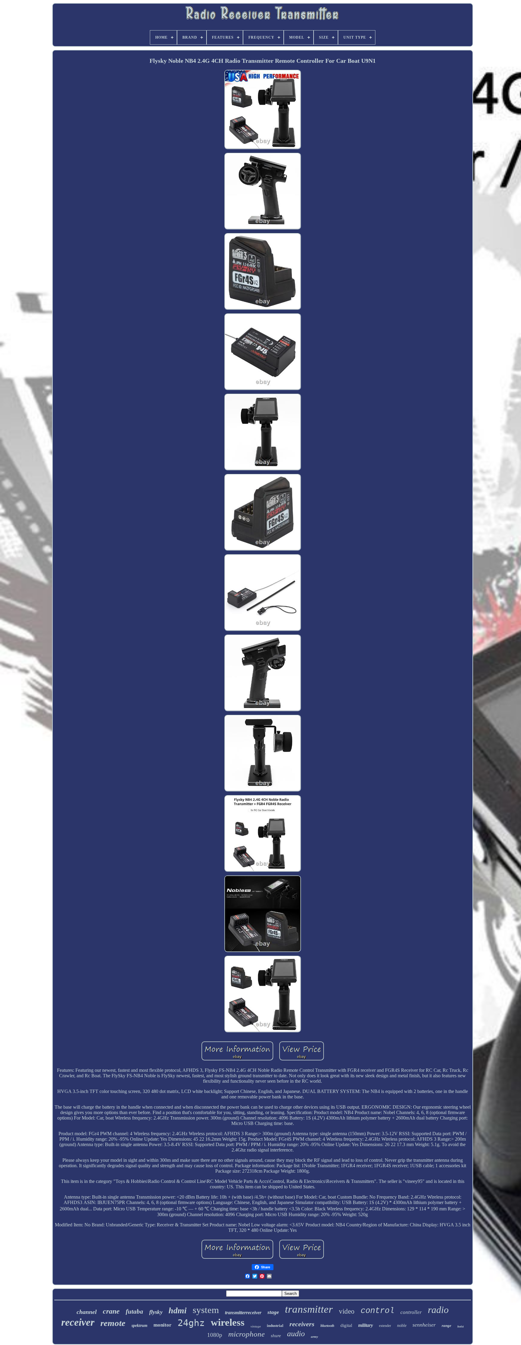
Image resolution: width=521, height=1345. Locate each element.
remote (112, 1323)
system (206, 1310)
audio (296, 1333)
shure (276, 1335)
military (365, 1325)
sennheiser (424, 1325)
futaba (134, 1311)
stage (273, 1312)
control (377, 1310)
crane (111, 1311)
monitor (162, 1325)
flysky (156, 1312)
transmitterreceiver (243, 1312)
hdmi (178, 1310)
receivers (301, 1324)
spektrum (139, 1325)
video (347, 1311)
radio (438, 1309)
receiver (77, 1322)
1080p (214, 1335)
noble (401, 1325)
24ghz (191, 1323)
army (314, 1336)
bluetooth (327, 1326)
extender (385, 1326)
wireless (228, 1322)
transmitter (309, 1309)
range (446, 1325)
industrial (275, 1325)
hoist (460, 1326)
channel (87, 1311)
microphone (246, 1334)
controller (411, 1312)
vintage (256, 1326)
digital (346, 1325)
